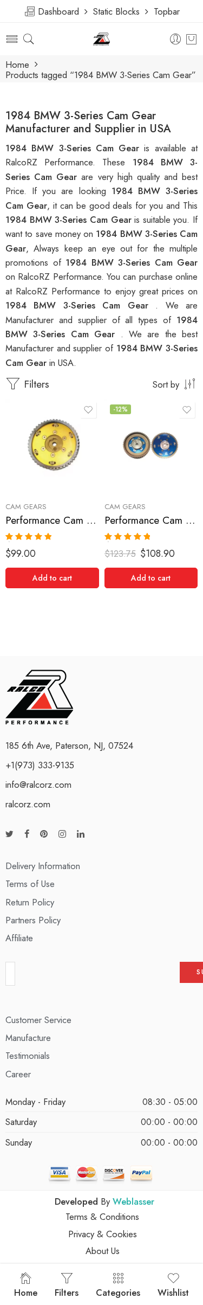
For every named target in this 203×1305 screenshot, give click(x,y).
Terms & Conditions (102, 1216)
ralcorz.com (27, 804)
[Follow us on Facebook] (26, 834)
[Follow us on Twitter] (9, 834)
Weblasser (133, 1201)
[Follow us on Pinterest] (44, 834)
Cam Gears (26, 507)
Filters (35, 384)
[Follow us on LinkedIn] (80, 834)
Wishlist (173, 1292)
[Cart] (191, 39)
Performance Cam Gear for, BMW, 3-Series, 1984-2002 (52, 520)
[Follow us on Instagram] (62, 834)
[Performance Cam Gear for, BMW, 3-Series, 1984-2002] (52, 446)
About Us (103, 1250)
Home (17, 64)
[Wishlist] (88, 410)
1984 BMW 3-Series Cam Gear (69, 219)
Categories (118, 1292)
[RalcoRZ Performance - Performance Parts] (101, 39)
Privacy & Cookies (102, 1233)
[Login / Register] (175, 39)
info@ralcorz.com (38, 784)
